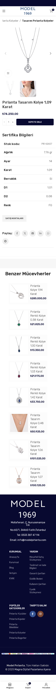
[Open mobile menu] (4, 11)
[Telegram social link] (5, 241)
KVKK (11, 578)
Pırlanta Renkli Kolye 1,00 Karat (38, 341)
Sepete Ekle (35, 122)
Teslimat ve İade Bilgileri (38, 566)
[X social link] (25, 233)
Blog (11, 567)
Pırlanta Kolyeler (17, 632)
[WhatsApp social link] (48, 233)
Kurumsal (14, 562)
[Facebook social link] (17, 233)
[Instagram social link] (40, 614)
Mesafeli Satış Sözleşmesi (37, 558)
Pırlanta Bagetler (17, 638)
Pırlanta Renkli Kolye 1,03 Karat (38, 367)
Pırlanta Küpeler (17, 619)
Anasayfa (14, 557)
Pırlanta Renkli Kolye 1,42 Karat (38, 393)
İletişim (13, 573)
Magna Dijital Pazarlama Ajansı (33, 669)
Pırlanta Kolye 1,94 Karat (36, 289)
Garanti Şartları (37, 573)
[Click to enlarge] (8, 73)
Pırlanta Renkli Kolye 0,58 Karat (38, 315)
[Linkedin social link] (40, 233)
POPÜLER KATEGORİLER (17, 607)
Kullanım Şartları (38, 584)
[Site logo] (28, 11)
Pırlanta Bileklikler (14, 626)
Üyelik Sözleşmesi (35, 591)
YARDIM (34, 551)
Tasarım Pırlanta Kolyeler (38, 20)
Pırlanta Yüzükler (17, 613)
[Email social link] (33, 233)
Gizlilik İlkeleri (36, 579)
